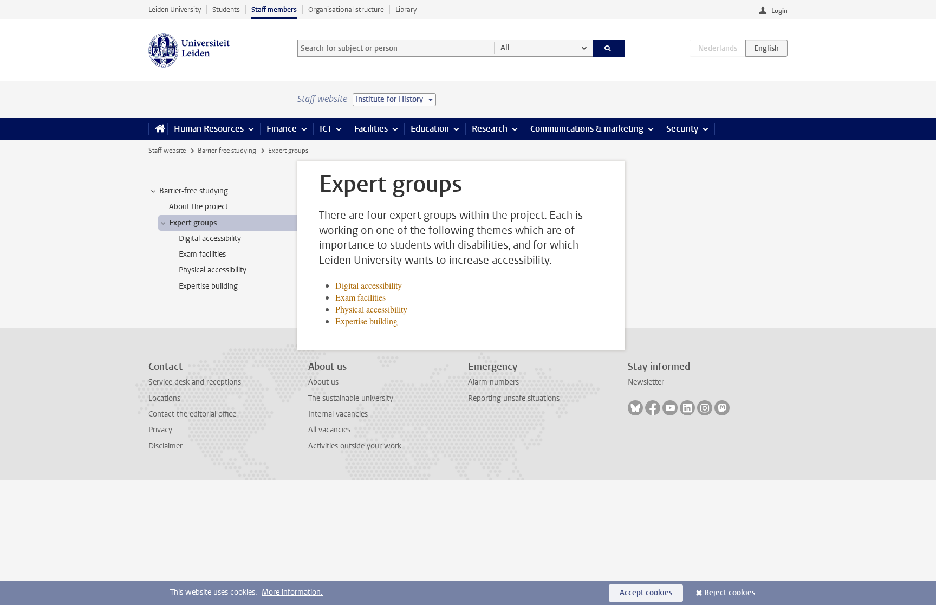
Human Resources (209, 128)
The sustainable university (350, 398)
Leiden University (174, 9)
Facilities (371, 128)
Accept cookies (646, 593)
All (505, 48)
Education (430, 128)
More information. (292, 592)
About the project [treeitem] (198, 206)
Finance (281, 128)
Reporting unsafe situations (514, 398)
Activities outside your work (354, 446)
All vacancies (329, 430)
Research (490, 128)
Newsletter (646, 382)
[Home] (157, 129)
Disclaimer (165, 446)
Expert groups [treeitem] (193, 223)
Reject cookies (729, 593)
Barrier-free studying (227, 150)
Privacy (160, 430)
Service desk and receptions (194, 382)
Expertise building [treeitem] (208, 286)
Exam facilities (360, 297)
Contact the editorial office (192, 414)
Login (779, 10)
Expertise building (366, 321)
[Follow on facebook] (652, 407)
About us (323, 382)
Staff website (167, 150)
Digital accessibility (368, 285)
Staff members (274, 9)
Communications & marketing (587, 128)
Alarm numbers (493, 382)
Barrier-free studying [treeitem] (193, 191)
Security (682, 128)
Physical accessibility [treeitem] (212, 270)
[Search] (609, 48)
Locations (164, 398)
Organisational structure (346, 9)
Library (406, 9)
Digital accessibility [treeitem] (210, 238)
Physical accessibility (371, 309)
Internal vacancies (338, 414)
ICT (326, 128)
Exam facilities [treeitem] (202, 254)
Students (226, 9)
